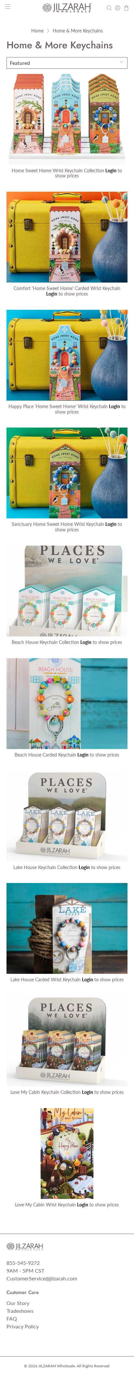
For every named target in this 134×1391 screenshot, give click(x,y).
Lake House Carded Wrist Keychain (45, 979)
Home (37, 31)
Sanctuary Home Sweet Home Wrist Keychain (58, 524)
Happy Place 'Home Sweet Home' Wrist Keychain (58, 406)
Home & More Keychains (78, 31)
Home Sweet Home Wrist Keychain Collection (58, 170)
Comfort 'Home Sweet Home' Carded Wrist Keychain (67, 288)
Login (110, 170)
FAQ (12, 1318)
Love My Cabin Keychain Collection (45, 1092)
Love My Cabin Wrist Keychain (45, 1204)
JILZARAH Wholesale (56, 1365)
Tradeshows (20, 1311)
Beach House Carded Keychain (45, 754)
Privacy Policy (23, 1326)
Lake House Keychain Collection (45, 867)
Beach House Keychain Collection (45, 642)
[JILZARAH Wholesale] (67, 8)
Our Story (18, 1303)
